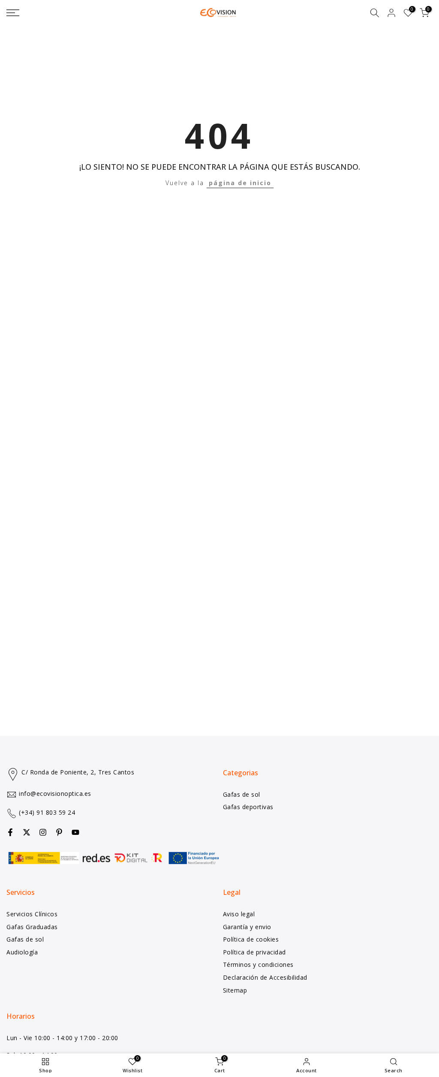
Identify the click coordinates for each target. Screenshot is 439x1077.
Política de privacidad (254, 952)
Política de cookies (251, 939)
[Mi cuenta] (391, 13)
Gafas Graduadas (32, 927)
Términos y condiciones (258, 964)
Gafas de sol (241, 794)
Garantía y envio (247, 927)
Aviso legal (239, 914)
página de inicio (240, 183)
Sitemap (235, 990)
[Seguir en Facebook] (10, 832)
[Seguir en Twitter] (26, 832)
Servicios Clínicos (31, 914)
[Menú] (73, 12)
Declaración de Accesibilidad (265, 977)
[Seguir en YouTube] (75, 832)
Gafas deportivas (248, 807)
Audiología (22, 952)
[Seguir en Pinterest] (59, 832)
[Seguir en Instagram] (43, 832)
